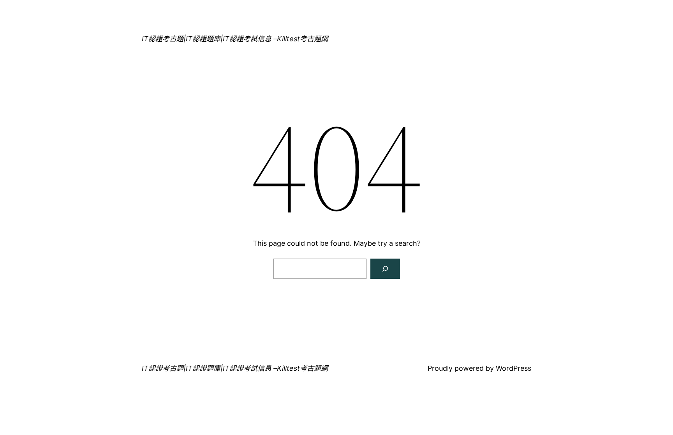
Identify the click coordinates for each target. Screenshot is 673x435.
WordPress (513, 368)
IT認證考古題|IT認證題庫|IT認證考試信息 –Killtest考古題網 (235, 39)
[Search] (385, 269)
